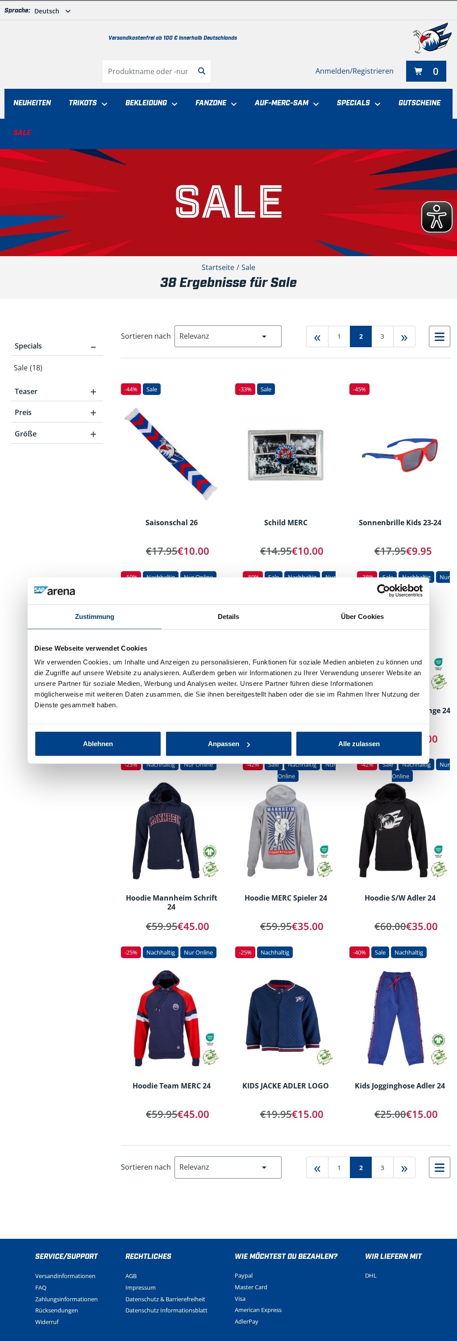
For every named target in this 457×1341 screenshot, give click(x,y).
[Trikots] (102, 104)
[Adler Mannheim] (432, 38)
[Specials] (375, 104)
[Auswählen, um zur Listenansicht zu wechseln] (439, 336)
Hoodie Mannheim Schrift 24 (171, 903)
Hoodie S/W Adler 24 (400, 898)
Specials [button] (55, 345)
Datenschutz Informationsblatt (166, 1310)
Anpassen (223, 743)
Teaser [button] (55, 391)
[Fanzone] (231, 104)
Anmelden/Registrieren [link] (355, 71)
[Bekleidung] (172, 104)
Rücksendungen (56, 1310)
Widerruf (46, 1322)
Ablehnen (98, 743)
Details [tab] (229, 616)
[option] (57, 367)
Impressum (140, 1287)
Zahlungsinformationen (66, 1299)
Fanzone (210, 103)
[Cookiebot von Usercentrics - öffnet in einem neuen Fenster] (384, 590)
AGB (131, 1276)
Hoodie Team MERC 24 (172, 1086)
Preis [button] (55, 412)
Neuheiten (32, 103)
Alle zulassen (359, 743)
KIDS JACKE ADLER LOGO (285, 1086)
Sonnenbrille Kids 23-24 (400, 523)
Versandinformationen (65, 1276)
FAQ (40, 1287)
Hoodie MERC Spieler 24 (286, 898)
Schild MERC (285, 523)
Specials (353, 103)
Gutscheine (419, 103)
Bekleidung (146, 103)
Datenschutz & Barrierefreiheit (165, 1299)
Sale (22, 133)
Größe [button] (55, 433)
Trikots (83, 103)
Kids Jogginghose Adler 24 (400, 1086)
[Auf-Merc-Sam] (313, 104)
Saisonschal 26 (171, 523)
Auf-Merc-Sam (281, 103)
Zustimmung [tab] (95, 616)
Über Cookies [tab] (362, 616)
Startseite (218, 267)
